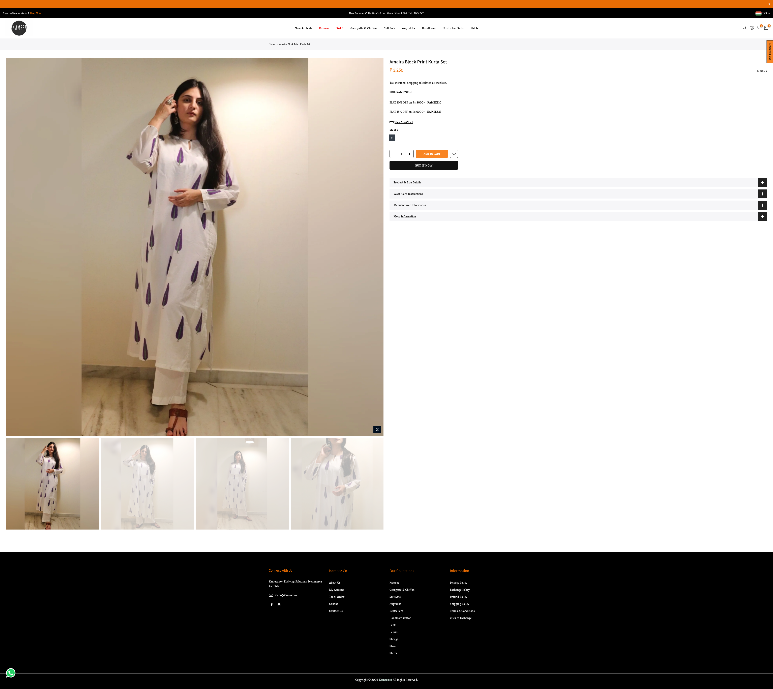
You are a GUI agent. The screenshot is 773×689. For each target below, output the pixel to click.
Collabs (333, 604)
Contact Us (336, 611)
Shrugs (394, 639)
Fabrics (394, 632)
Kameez (324, 28)
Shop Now (35, 13)
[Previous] (13, 247)
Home (272, 44)
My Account (336, 590)
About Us (334, 583)
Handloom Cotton (400, 618)
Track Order (336, 597)
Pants (393, 625)
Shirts (474, 28)
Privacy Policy (458, 583)
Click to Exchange (461, 618)
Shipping (412, 83)
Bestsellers (396, 611)
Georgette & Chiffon (363, 28)
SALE (339, 28)
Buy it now (423, 166)
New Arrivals (303, 28)
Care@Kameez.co (286, 595)
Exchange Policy (460, 590)
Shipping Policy (459, 604)
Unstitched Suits (453, 28)
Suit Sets (389, 28)
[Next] (376, 247)
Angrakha (408, 28)
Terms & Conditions (462, 611)
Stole (393, 646)
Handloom (429, 28)
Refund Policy (458, 597)
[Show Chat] (12, 673)
